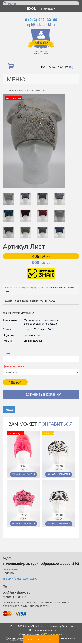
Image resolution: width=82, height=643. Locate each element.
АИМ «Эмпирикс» (52, 634)
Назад (9, 409)
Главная (11, 90)
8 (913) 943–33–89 (41, 19)
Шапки (35, 90)
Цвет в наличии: (14, 366)
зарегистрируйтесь (33, 287)
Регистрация (47, 8)
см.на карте (10, 569)
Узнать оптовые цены (41, 639)
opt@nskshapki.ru (41, 24)
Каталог (24, 90)
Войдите (10, 287)
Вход (31, 8)
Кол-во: (8, 353)
